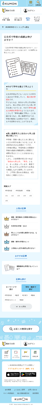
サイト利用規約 (8, 393)
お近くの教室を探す (23, 329)
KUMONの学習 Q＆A (19, 226)
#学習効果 (19, 191)
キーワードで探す (11, 288)
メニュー (30, 5)
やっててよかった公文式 (37, 19)
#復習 (17, 295)
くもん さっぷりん (15, 356)
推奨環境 (36, 393)
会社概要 (8, 390)
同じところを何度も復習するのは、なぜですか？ (24, 234)
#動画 (33, 295)
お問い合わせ (32, 390)
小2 (12, 196)
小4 (24, 196)
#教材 (21, 300)
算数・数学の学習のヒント (20, 242)
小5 (30, 196)
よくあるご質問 (19, 390)
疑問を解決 (28, 19)
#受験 (28, 191)
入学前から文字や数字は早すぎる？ (23, 248)
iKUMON (9, 3)
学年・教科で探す (31, 288)
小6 (6, 201)
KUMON (21, 399)
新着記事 (35, 356)
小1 (6, 196)
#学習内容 (8, 191)
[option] (21, 267)
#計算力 (25, 295)
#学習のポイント (10, 300)
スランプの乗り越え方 (18, 19)
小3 (18, 196)
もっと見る (22, 306)
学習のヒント (6, 356)
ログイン (31, 10)
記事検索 (38, 5)
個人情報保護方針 (23, 393)
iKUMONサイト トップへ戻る (17, 27)
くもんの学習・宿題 (6, 19)
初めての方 (10, 10)
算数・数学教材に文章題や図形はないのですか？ (24, 218)
